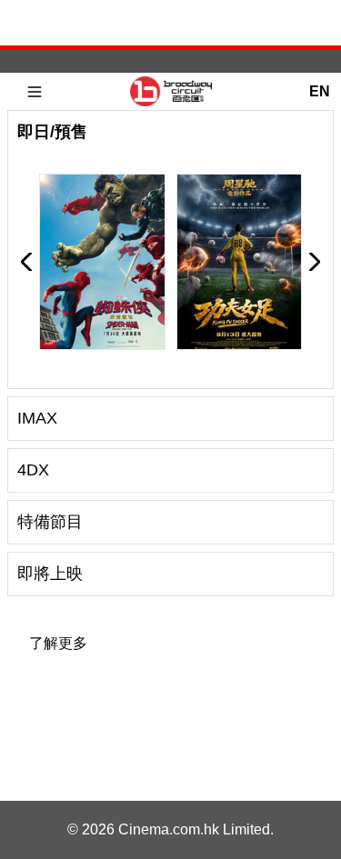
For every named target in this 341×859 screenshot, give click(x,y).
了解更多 (58, 643)
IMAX (37, 418)
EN (319, 91)
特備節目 (50, 522)
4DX (33, 470)
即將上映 (50, 573)
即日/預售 (52, 132)
